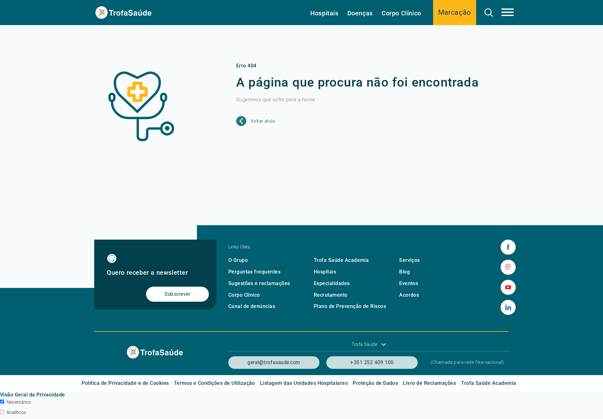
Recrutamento (331, 295)
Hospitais (324, 13)
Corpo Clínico (401, 13)
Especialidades (332, 283)
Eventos (408, 283)
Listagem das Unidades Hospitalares (304, 383)
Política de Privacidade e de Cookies (125, 383)
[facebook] (508, 247)
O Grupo (238, 260)
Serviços (409, 260)
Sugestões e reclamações (259, 283)
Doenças (360, 13)
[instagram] (508, 267)
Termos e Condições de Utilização (214, 383)
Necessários (19, 402)
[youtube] (508, 287)
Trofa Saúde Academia (341, 260)
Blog (404, 272)
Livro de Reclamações (429, 383)
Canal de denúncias (251, 306)
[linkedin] (508, 307)
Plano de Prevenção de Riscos (350, 306)
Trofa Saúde (364, 344)
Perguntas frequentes (254, 272)
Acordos (409, 295)
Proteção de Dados (375, 383)
